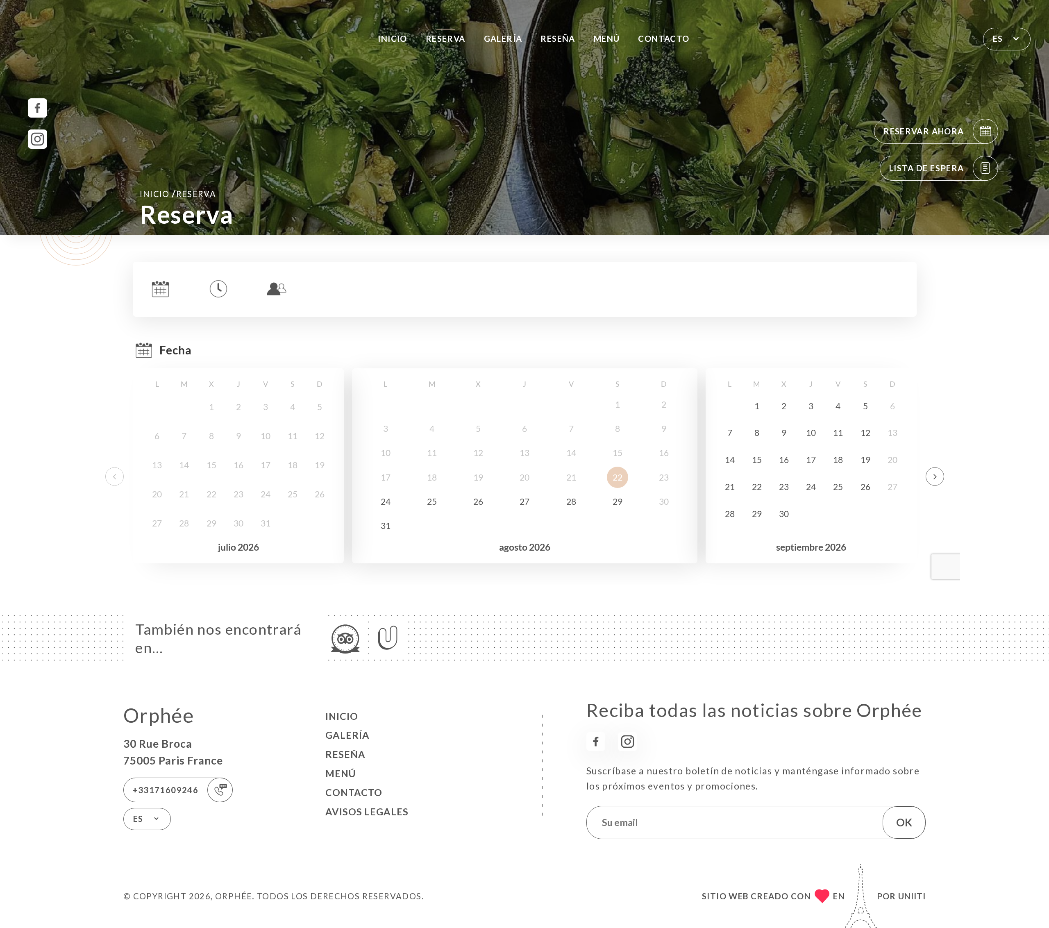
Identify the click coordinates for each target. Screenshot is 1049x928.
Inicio (392, 38)
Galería (503, 38)
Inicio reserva (178, 193)
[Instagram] (37, 139)
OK (904, 822)
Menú (607, 38)
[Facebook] (37, 108)
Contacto (663, 38)
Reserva (445, 38)
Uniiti (912, 896)
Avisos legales (367, 811)
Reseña (557, 38)
